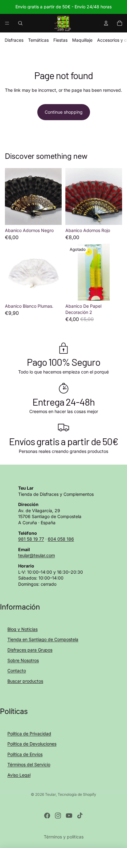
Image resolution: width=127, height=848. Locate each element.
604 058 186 (61, 539)
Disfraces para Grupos (29, 649)
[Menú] (7, 23)
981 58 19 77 (31, 539)
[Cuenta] (106, 23)
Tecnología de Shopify (77, 794)
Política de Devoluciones (31, 743)
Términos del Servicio (28, 764)
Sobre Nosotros (23, 660)
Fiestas (60, 40)
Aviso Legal (19, 775)
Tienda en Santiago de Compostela (42, 639)
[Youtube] (69, 815)
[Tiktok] (80, 815)
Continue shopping (64, 112)
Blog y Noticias (22, 629)
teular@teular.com (36, 555)
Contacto (16, 670)
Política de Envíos (25, 754)
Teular (50, 794)
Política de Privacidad (29, 733)
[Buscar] (20, 23)
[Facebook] (47, 815)
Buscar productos (25, 681)
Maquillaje (82, 40)
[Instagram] (58, 815)
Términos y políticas (64, 836)
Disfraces (14, 40)
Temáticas (38, 40)
